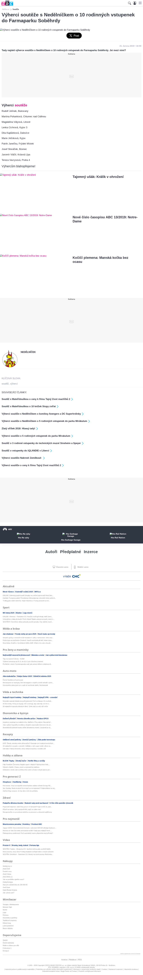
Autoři (51, 552)
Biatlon (19, 613)
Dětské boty (7, 923)
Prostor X (7, 845)
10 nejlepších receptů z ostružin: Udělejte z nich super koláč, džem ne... (27, 746)
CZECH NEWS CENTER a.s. (55, 965)
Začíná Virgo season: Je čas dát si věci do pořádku (20, 791)
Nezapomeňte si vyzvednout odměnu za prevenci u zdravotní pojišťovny (27, 812)
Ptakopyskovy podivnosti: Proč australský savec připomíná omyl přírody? (28, 833)
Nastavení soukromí (116, 969)
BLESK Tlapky (9, 761)
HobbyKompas (8, 882)
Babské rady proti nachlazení (36, 803)
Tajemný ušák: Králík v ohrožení (98, 177)
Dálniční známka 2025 (42, 676)
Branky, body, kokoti (20, 845)
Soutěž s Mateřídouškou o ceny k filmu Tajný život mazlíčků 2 (36, 399)
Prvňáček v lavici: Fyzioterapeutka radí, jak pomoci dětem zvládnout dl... (27, 664)
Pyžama (5, 915)
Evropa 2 (6, 951)
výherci (14, 383)
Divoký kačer (21, 761)
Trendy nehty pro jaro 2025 (26, 634)
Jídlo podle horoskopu (46, 740)
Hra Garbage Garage (70, 540)
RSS (80, 960)
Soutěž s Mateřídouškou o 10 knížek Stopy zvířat (29, 406)
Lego (4, 912)
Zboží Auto (6, 887)
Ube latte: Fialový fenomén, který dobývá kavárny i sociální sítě (24, 749)
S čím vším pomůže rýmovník (61, 803)
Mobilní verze (82, 567)
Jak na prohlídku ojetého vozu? (13, 879)
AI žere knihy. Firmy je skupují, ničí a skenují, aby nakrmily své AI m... (26, 704)
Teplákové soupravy (10, 920)
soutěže (21, 105)
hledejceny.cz (7, 866)
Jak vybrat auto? (8, 893)
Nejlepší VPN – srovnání (47, 697)
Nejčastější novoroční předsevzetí (16, 655)
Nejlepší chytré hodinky (12, 697)
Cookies (104, 969)
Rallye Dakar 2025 (24, 676)
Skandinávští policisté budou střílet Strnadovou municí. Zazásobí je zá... (27, 727)
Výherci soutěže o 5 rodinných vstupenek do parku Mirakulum (36, 436)
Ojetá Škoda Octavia (10, 890)
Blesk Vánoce (8, 592)
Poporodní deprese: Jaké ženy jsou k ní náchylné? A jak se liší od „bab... (27, 807)
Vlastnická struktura (131, 969)
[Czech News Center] (76, 576)
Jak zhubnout (8, 634)
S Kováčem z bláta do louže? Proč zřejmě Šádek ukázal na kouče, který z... (28, 619)
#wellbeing (17, 782)
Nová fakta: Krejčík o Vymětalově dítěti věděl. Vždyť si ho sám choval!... (27, 643)
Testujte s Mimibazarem (11, 904)
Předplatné (70, 552)
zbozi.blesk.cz (8, 877)
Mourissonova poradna (12, 824)
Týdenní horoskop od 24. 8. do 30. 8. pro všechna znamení (23, 661)
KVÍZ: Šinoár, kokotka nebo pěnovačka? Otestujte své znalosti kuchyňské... (28, 743)
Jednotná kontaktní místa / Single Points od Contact (59, 971)
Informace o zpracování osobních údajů (86, 969)
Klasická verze (62, 567)
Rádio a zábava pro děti (11, 945)
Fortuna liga (34, 845)
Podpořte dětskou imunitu (13, 803)
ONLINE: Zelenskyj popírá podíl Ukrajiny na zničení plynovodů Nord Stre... (28, 595)
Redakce (72, 960)
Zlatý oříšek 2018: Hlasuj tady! (18, 428)
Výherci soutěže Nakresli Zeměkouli (22, 458)
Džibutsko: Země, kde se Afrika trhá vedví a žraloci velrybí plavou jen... (27, 770)
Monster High (7, 907)
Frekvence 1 (7, 948)
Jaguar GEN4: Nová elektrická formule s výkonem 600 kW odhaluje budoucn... (29, 828)
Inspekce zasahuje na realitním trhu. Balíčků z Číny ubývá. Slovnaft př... (27, 722)
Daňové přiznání (9, 719)
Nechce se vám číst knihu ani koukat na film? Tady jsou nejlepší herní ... (27, 830)
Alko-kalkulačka (9, 676)
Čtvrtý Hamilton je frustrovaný (13, 680)
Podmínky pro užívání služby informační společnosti (54, 969)
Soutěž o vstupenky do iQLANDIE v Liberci (25, 450)
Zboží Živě (6, 869)
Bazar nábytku (8, 928)
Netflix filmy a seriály (36, 761)
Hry (10, 529)
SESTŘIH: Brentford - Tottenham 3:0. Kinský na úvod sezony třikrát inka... (28, 854)
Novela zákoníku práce (26, 719)
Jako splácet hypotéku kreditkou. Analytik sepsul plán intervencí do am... (27, 725)
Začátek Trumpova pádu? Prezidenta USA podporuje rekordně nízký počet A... (29, 598)
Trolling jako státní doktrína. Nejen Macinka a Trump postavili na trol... (26, 601)
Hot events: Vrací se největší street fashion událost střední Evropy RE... (27, 785)
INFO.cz (38, 592)
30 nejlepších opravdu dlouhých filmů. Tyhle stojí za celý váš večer (25, 706)
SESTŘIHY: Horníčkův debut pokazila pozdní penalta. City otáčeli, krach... (28, 622)
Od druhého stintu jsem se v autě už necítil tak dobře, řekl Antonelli (25, 685)
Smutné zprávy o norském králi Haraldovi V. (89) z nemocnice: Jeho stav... (28, 638)
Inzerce (91, 552)
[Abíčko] (6, 5)
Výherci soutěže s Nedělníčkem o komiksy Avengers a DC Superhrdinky (41, 413)
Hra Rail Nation (118, 537)
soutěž (5, 383)
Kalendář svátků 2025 (24, 592)
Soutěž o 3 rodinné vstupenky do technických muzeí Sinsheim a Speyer (41, 443)
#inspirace (7, 782)
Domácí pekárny (29, 740)
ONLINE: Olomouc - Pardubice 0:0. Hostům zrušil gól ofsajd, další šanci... (28, 616)
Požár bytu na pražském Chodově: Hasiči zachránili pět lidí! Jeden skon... (28, 640)
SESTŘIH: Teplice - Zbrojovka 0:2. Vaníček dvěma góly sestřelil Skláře (27, 849)
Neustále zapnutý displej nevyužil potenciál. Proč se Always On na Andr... (27, 701)
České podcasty (8, 943)
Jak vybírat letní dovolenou (56, 655)
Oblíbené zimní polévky (12, 740)
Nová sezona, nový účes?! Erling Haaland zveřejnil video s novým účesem (28, 852)
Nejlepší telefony (30, 697)
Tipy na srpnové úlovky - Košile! (14, 659)
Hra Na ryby (23, 537)
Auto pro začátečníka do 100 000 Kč (15, 885)
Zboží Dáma (7, 874)
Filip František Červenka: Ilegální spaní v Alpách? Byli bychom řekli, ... (26, 764)
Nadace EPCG (42, 719)
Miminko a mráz (38, 655)
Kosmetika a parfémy (10, 918)
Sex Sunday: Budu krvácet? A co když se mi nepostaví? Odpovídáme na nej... (29, 788)
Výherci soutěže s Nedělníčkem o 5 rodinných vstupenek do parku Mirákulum (44, 421)
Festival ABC (37, 824)
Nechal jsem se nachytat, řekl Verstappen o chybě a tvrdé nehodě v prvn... (28, 682)
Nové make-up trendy (46, 634)
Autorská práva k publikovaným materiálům (20, 969)
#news (25, 782)
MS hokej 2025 (9, 613)
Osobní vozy (7, 871)
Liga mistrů (27, 613)
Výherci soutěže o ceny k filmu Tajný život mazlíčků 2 (31, 465)
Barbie (5, 910)
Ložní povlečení (8, 926)
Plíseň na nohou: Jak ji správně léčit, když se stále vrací (22, 809)
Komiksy (26, 824)
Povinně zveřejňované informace (90, 971)
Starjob (5, 940)
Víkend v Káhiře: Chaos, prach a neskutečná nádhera (21, 767)
